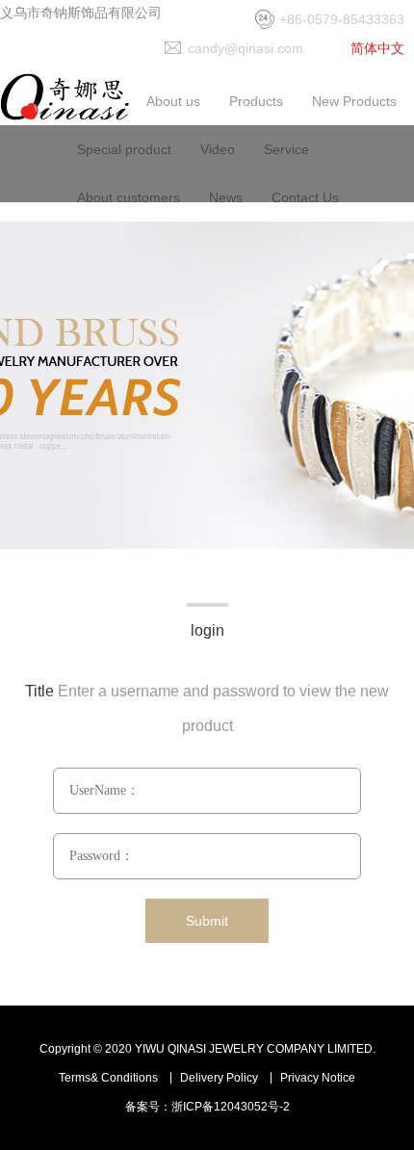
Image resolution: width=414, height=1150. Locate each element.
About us (173, 101)
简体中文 (377, 48)
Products (256, 101)
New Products (354, 101)
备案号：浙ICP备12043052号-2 (207, 1106)
